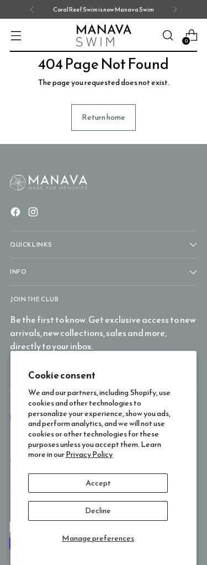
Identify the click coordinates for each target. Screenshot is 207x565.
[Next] (175, 9)
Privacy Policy (89, 454)
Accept (98, 483)
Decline (98, 510)
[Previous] (32, 9)
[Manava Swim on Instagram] (34, 213)
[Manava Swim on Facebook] (16, 213)
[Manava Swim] (103, 35)
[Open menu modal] (15, 35)
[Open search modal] (167, 35)
